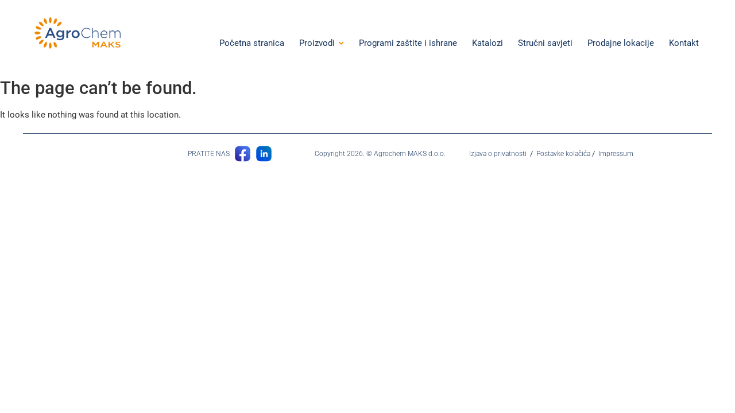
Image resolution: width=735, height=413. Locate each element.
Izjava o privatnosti (498, 154)
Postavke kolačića (563, 154)
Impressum (615, 154)
